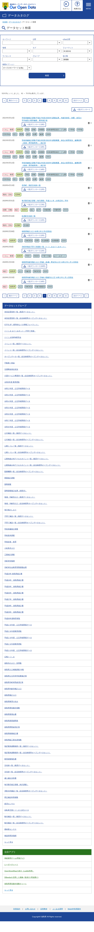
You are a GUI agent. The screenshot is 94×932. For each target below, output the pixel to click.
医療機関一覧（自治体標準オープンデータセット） (24, 472)
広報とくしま (9, 657)
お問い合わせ (30, 909)
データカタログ (18, 15)
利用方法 (77, 9)
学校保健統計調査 (11, 529)
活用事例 (43, 909)
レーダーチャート (11, 865)
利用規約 (16, 909)
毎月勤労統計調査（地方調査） (16, 785)
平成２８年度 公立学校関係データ (18, 625)
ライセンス (6, 56)
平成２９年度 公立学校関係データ (18, 638)
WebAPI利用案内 (74, 909)
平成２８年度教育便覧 (13, 631)
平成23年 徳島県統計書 (13, 574)
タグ (34, 48)
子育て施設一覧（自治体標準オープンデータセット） (25, 523)
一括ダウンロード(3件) (35, 124)
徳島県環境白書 (10, 714)
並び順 (65, 56)
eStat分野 (66, 39)
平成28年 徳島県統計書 (14, 606)
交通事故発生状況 (11, 369)
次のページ (77, 100)
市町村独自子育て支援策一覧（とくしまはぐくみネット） (44, 247)
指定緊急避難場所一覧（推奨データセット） (21, 746)
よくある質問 (58, 909)
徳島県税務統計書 (11, 733)
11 (66, 100)
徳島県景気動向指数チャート (15, 884)
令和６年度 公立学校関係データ (17, 414)
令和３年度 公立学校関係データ (17, 395)
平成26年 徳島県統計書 (14, 593)
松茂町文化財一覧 (28, 216)
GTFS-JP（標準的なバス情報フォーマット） (21, 325)
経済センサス (9, 804)
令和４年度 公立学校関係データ (17, 401)
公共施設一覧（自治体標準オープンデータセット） (24, 440)
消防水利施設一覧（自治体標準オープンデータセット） (25, 791)
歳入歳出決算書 (10, 778)
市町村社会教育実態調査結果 (15, 567)
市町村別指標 (9, 561)
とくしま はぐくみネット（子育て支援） (20, 331)
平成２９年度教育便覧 (13, 644)
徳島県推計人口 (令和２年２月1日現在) (37, 231)
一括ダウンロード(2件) (35, 235)
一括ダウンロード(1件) (35, 189)
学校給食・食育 (10, 542)
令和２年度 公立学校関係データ (17, 388)
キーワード (6, 39)
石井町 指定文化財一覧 (31, 185)
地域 (4, 48)
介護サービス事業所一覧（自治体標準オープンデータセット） (28, 376)
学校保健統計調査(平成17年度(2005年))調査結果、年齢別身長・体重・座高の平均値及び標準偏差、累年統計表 (52, 119)
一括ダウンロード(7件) (35, 205)
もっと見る (8, 842)
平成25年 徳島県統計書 (14, 587)
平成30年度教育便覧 (12, 618)
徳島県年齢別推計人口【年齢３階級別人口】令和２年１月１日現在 (47, 277)
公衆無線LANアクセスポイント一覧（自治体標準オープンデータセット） (32, 465)
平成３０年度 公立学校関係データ (18, 650)
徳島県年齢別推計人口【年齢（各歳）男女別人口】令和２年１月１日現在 (50, 262)
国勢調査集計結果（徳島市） (15, 491)
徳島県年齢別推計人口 (13, 689)
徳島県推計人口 (10, 695)
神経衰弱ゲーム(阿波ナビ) (14, 858)
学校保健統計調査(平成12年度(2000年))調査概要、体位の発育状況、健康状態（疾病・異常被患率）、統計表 (52, 164)
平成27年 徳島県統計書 (14, 599)
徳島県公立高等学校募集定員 (15, 676)
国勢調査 (7, 484)
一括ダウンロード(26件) (36, 266)
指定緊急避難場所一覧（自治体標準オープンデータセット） (27, 753)
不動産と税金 (9, 363)
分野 (34, 39)
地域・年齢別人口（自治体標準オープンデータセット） (25, 503)
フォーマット (68, 48)
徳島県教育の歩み (11, 702)
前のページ (13, 100)
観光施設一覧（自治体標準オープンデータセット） (24, 823)
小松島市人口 (9, 548)
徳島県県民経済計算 (12, 727)
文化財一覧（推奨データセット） (17, 765)
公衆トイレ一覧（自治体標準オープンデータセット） (25, 452)
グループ (36, 56)
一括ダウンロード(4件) (35, 147)
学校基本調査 (9, 535)
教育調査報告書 (10, 759)
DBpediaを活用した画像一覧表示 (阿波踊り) (21, 877)
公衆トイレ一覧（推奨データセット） (19, 446)
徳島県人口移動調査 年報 (14, 670)
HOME (5, 22)
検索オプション (8, 64)
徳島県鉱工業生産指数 (13, 740)
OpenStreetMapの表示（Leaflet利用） (19, 871)
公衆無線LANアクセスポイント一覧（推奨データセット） (26, 459)
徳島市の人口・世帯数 (13, 663)
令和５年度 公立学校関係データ (17, 408)
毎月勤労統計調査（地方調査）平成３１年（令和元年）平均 (45, 201)
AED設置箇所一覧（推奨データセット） (19, 312)
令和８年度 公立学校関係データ (17, 427)
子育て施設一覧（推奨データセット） (19, 516)
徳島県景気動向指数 (12, 708)
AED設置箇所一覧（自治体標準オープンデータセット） (25, 318)
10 (60, 100)
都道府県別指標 (10, 836)
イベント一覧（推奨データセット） (18, 344)
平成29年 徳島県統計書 (14, 612)
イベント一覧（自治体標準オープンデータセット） (24, 350)
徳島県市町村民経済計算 (13, 682)
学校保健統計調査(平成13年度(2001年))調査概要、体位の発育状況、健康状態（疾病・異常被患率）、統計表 (52, 141)
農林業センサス (10, 829)
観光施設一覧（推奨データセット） (18, 816)
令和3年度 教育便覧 (12, 382)
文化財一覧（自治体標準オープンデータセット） (23, 772)
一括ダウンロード (83, 109)
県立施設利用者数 (11, 797)
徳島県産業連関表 (11, 721)
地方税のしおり (10, 510)
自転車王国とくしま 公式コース (16, 810)
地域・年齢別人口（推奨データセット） (19, 497)
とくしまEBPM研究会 (12, 337)
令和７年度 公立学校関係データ (17, 420)
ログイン (66, 9)
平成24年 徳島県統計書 (14, 580)
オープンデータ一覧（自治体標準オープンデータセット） (26, 357)
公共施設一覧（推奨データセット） (18, 433)
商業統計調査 (9, 478)
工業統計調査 (9, 555)
